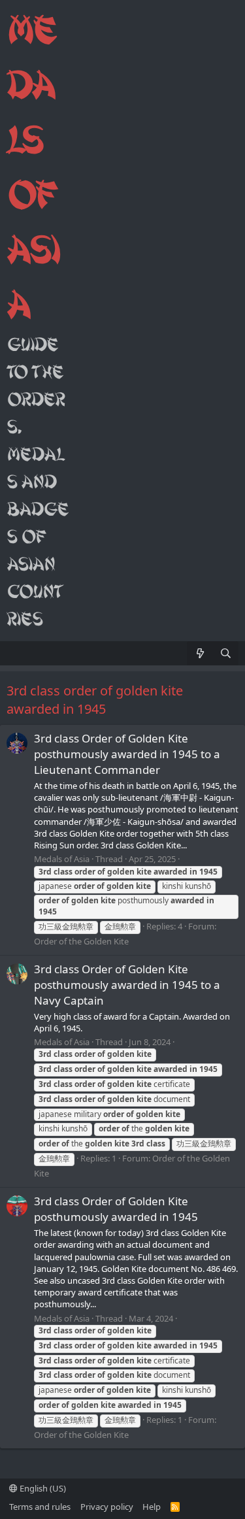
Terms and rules (40, 1506)
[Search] (225, 653)
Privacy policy (106, 1506)
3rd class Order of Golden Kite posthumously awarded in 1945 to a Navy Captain (127, 984)
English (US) (42, 1488)
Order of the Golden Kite (81, 941)
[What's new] (199, 653)
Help (151, 1506)
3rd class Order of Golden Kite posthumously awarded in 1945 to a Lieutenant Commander (127, 754)
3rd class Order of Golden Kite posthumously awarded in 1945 (116, 1209)
